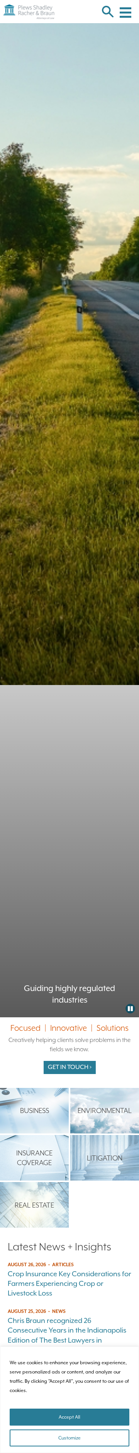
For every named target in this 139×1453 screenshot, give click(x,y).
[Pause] (130, 1008)
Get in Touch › (70, 1067)
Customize (69, 1438)
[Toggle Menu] (125, 7)
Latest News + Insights (59, 1246)
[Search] (108, 12)
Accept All (69, 1417)
